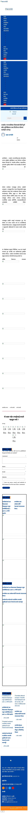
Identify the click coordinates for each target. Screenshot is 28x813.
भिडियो (5, 57)
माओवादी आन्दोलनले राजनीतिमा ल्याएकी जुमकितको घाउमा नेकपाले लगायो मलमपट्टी (7, 738)
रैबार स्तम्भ (6, 49)
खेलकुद (5, 55)
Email (14, 472)
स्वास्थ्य (5, 20)
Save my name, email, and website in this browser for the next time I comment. (14, 483)
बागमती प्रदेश (9, 37)
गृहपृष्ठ (5, 16)
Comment (14, 456)
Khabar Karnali (19, 807)
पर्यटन (5, 26)
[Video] (3, 788)
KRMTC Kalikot (15, 808)
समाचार (5, 18)
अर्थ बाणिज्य (6, 22)
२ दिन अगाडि (6, 718)
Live (5, 59)
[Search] (25, 118)
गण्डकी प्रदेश (9, 39)
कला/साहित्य (6, 29)
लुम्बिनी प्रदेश (9, 41)
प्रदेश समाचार (6, 31)
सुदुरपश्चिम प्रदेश (10, 45)
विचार (5, 51)
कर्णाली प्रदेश (9, 43)
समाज (5, 47)
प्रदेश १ (8, 33)
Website (4, 477)
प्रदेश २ (8, 35)
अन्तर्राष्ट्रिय (5, 53)
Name (14, 467)
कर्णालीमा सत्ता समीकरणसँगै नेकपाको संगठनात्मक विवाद (20, 713)
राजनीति (5, 24)
